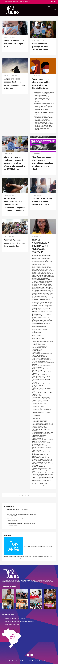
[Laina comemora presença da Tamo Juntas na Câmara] (43, 29)
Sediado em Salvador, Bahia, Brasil (11, 1)
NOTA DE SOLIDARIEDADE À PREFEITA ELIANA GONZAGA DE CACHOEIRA (40, 245)
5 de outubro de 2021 (9, 37)
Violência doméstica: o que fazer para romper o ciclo (14, 43)
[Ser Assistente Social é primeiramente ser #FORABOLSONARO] (43, 185)
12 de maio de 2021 (9, 236)
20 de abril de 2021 (37, 236)
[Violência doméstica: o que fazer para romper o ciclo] (15, 27)
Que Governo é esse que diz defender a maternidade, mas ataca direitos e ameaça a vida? (43, 163)
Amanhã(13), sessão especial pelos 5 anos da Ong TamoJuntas (14, 242)
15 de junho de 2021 (9, 154)
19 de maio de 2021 (9, 195)
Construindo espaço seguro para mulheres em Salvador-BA (21, 523)
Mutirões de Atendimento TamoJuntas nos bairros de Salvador (22, 514)
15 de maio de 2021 (37, 195)
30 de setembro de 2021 (38, 40)
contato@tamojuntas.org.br (25, 1)
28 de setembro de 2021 (10, 75)
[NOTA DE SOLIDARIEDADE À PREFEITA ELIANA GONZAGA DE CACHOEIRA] (43, 226)
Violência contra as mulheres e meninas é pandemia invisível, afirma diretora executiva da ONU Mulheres (14, 163)
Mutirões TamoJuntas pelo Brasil (15, 519)
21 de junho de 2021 (37, 76)
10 (36, 495)
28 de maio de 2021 (37, 154)
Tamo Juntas (12, 660)
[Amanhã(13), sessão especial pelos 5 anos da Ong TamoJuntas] (15, 226)
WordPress (32, 660)
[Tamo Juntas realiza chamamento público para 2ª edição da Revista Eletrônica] (43, 66)
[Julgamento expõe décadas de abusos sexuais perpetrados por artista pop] (15, 66)
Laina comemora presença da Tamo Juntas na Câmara (40, 46)
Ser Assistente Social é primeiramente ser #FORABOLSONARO (42, 201)
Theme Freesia (25, 660)
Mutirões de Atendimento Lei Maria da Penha (17, 509)
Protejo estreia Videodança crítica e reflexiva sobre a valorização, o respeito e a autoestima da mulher (14, 204)
